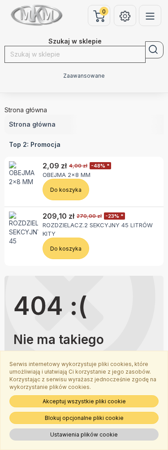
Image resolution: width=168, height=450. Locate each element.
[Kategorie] (150, 15)
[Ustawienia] (125, 15)
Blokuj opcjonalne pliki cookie (84, 418)
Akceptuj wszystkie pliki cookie (84, 401)
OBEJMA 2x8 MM (66, 174)
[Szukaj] (154, 49)
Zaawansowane (84, 76)
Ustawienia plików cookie (84, 434)
